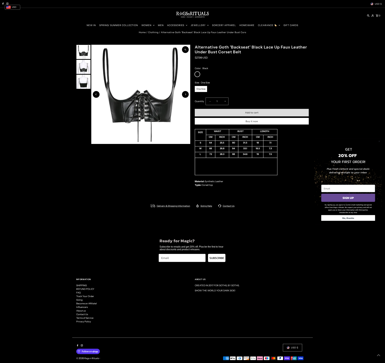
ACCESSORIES (175, 25)
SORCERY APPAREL (224, 25)
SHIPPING (81, 285)
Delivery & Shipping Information (173, 205)
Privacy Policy (83, 321)
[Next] (185, 94)
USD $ (378, 4)
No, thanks (348, 218)
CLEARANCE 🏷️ (267, 25)
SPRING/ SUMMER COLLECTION (118, 25)
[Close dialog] (379, 141)
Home (142, 32)
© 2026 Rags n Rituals (87, 358)
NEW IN (91, 25)
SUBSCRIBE (216, 258)
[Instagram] (81, 346)
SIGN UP (348, 197)
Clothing (153, 32)
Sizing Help (206, 205)
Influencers (82, 307)
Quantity (199, 101)
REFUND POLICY (85, 289)
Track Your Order (85, 296)
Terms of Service (84, 317)
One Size (200, 88)
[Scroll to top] (378, 355)
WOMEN (146, 25)
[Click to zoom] (185, 49)
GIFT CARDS (290, 25)
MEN (161, 25)
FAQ (78, 292)
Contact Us (228, 205)
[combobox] (12, 7)
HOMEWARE (246, 25)
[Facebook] (77, 346)
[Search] (368, 15)
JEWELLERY (198, 25)
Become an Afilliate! (86, 303)
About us (81, 310)
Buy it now (252, 121)
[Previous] (96, 94)
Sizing (79, 299)
